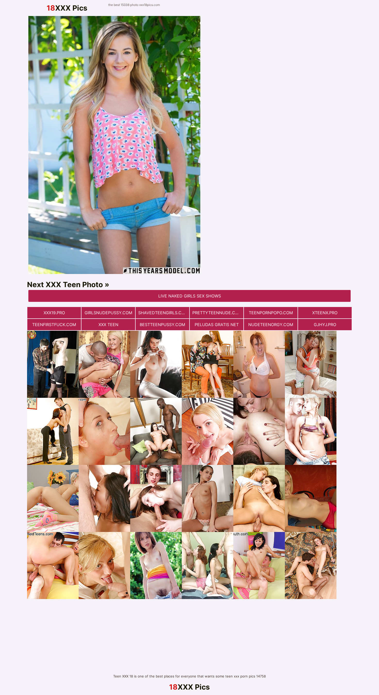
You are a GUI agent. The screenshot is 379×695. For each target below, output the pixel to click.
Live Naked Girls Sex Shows (189, 295)
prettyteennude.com (217, 312)
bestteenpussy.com (162, 324)
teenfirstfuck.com (54, 324)
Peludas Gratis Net (217, 324)
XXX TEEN (108, 324)
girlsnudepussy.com (108, 312)
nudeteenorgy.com (270, 324)
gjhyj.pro (325, 324)
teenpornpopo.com (271, 312)
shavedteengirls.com (163, 312)
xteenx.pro (324, 312)
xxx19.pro (54, 312)
